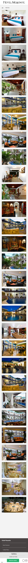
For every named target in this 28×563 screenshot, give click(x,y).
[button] (2, 560)
